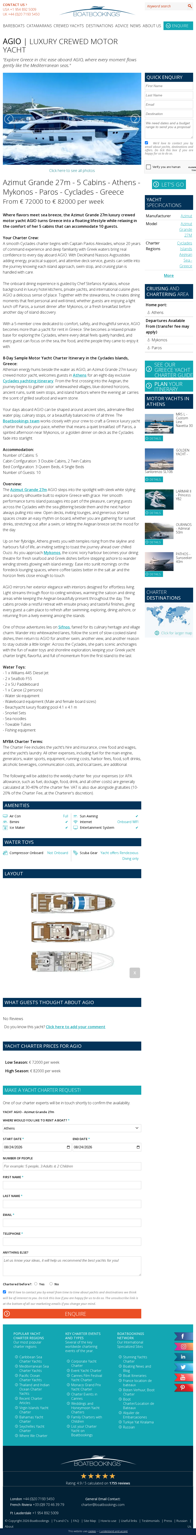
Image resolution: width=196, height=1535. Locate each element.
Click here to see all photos (72, 170)
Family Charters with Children (86, 1419)
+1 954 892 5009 (23, 9)
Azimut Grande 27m (28, 489)
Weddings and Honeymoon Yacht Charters (85, 1407)
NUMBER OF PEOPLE (18, 1158)
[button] (9, 119)
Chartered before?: (17, 1284)
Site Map (90, 1521)
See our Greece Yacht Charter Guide (173, 369)
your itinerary (168, 386)
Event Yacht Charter (86, 1370)
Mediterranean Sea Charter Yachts (34, 1368)
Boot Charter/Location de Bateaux (138, 1403)
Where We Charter (33, 1435)
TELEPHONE (13, 1233)
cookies (92, 1531)
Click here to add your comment (75, 1026)
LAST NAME (12, 1196)
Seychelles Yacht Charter (31, 1428)
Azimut (186, 215)
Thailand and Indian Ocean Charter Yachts (34, 1389)
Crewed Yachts (69, 25)
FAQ (76, 1521)
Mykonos (52, 552)
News (135, 25)
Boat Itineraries (135, 1375)
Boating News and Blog (137, 1368)
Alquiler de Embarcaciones (135, 1415)
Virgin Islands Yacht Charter (34, 1409)
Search (190, 6)
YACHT (8, 1112)
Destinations (99, 25)
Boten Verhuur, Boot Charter (139, 1392)
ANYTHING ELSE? (15, 1252)
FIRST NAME (13, 1177)
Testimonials (150, 1521)
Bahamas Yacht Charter (31, 1419)
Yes (41, 1284)
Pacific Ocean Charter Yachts (30, 1377)
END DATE (81, 1139)
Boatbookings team (21, 421)
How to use (108, 1521)
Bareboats (14, 25)
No (56, 1284)
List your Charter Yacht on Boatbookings (84, 1430)
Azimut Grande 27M (185, 229)
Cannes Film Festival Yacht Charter (86, 1377)
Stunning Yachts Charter (135, 1359)
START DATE (13, 1139)
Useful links (129, 1521)
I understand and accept (113, 1531)
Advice (121, 25)
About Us (152, 25)
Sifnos (64, 627)
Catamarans (39, 25)
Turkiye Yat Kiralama (138, 1422)
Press (168, 1521)
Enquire (180, 25)
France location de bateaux (137, 1382)
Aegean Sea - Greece (185, 260)
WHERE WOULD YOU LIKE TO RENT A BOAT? (36, 1120)
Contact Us (14, 4)
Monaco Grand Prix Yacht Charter (86, 1387)
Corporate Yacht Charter (84, 1363)
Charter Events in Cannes (84, 1396)
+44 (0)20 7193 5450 (23, 14)
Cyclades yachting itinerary (28, 381)
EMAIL (8, 1215)
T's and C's (61, 1521)
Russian (129, 1427)
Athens (80, 375)
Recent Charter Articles (30, 1400)
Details (155, 438)
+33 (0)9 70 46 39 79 (48, 1504)
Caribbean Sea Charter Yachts (30, 1359)
